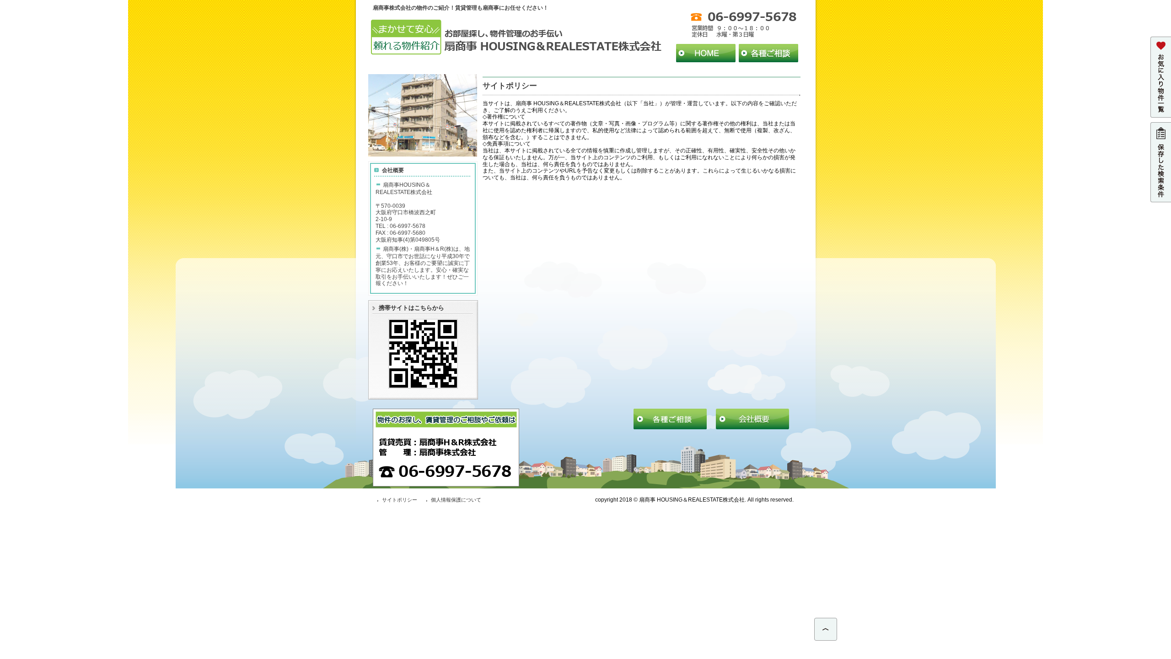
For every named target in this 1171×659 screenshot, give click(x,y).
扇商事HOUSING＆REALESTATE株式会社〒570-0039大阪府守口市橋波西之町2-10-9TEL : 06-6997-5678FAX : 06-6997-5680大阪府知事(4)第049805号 (408, 212)
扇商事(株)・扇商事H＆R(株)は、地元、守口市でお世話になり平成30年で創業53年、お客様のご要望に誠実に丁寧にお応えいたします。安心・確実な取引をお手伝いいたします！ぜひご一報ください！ (423, 266)
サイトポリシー (399, 499)
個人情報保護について (456, 499)
